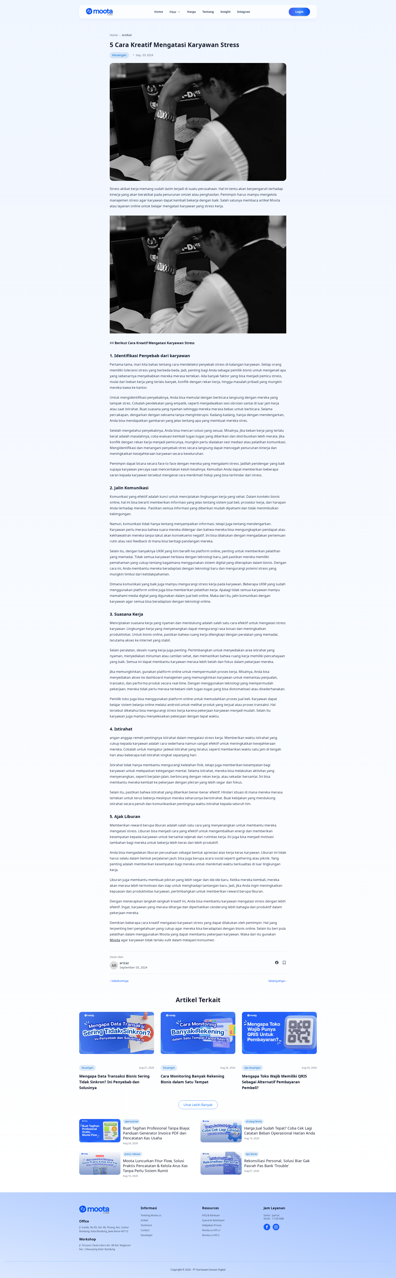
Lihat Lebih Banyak (198, 1105)
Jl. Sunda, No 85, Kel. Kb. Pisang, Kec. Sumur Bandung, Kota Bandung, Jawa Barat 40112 (104, 1229)
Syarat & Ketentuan (213, 1220)
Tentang (208, 12)
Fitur (173, 12)
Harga (191, 12)
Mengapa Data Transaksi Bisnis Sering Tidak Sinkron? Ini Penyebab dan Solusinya (114, 1082)
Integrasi (243, 12)
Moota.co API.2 (210, 1235)
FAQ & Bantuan (211, 1215)
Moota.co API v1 (211, 1230)
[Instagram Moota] (276, 1227)
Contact (145, 1230)
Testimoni (146, 1225)
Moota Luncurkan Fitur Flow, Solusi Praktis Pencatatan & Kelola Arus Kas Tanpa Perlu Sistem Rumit (155, 1165)
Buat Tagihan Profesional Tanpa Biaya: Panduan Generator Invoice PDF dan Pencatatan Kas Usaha (156, 1133)
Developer (147, 1235)
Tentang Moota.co (151, 1215)
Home (158, 12)
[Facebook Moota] (267, 1227)
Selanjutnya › (277, 981)
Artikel (127, 35)
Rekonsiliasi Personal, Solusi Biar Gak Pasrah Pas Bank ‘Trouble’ (277, 1163)
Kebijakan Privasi (212, 1225)
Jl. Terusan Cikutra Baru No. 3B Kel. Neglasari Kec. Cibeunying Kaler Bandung (105, 1247)
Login (299, 12)
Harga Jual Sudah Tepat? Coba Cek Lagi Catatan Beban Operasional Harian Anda (279, 1131)
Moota (115, 940)
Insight (225, 12)
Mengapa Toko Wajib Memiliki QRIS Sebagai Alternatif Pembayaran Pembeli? (274, 1082)
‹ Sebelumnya (119, 981)
